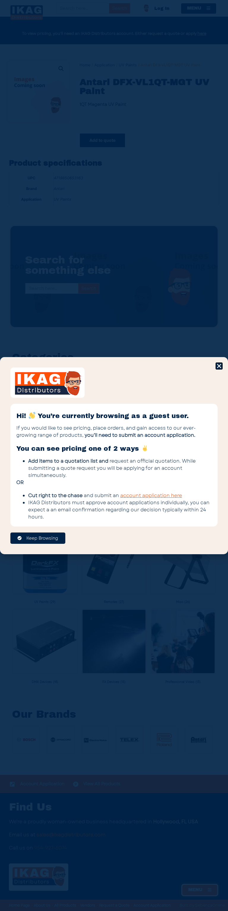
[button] (219, 366)
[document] (114, 455)
